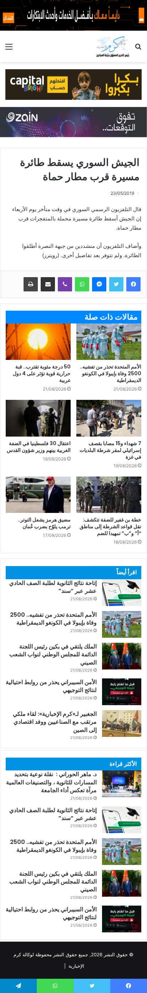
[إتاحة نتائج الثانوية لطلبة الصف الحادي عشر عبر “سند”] (121, 592)
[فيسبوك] (133, 284)
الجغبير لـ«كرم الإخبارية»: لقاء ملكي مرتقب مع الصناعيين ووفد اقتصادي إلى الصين (55, 722)
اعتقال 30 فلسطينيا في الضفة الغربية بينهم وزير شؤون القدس (39, 447)
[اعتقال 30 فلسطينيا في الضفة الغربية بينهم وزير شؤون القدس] (38, 418)
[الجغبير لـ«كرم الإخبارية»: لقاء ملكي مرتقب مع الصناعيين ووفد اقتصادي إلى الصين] (121, 723)
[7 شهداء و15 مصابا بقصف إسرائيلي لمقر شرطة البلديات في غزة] (108, 418)
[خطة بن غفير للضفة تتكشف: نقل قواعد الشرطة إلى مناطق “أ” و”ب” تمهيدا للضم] (108, 495)
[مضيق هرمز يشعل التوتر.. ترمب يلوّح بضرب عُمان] (38, 495)
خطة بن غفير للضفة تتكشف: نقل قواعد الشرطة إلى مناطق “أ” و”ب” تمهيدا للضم (110, 526)
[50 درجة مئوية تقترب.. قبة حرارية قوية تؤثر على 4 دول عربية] (38, 342)
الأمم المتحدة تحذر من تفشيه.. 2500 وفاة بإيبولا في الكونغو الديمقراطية (110, 373)
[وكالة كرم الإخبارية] (112, 46)
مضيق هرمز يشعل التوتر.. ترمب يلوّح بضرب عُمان (44, 523)
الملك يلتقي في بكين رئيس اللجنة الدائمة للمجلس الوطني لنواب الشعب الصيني (53, 654)
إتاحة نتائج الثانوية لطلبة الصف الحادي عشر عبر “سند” (53, 587)
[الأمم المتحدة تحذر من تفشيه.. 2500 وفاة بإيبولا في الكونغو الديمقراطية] (108, 342)
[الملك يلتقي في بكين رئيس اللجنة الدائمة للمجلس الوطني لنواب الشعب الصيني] (121, 656)
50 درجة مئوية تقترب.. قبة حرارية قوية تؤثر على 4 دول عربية (42, 373)
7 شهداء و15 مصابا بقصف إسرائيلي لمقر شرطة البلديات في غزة (110, 450)
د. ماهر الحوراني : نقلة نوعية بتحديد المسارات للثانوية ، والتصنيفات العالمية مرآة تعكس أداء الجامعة (51, 782)
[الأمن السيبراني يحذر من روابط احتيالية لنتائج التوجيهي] (121, 691)
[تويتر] (116, 284)
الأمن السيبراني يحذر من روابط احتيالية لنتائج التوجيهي (51, 686)
